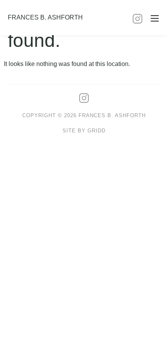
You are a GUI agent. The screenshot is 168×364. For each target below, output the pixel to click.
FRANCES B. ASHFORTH (45, 17)
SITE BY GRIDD (84, 131)
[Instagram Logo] (137, 19)
